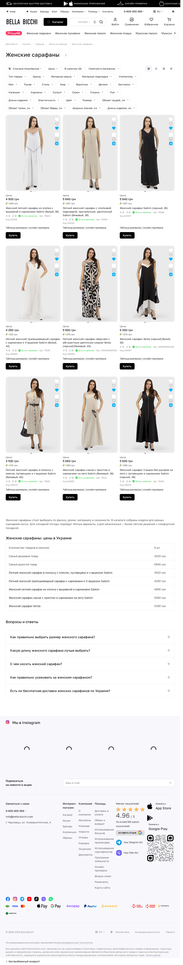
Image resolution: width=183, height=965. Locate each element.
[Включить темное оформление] (173, 11)
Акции (67, 820)
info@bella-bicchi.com (19, 816)
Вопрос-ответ (103, 876)
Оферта (170, 932)
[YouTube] (29, 899)
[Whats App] (51, 899)
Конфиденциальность (147, 932)
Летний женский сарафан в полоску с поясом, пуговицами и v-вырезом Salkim (60, 572)
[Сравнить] (57, 138)
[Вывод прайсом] (171, 68)
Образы (67, 837)
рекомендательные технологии (74, 942)
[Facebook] (8, 899)
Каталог (68, 814)
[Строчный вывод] (163, 68)
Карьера (84, 843)
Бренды (67, 826)
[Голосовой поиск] (95, 22)
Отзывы (83, 837)
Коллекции (69, 832)
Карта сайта (102, 887)
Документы (86, 854)
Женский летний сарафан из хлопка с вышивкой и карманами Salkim (54, 589)
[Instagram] (15, 899)
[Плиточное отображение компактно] (156, 68)
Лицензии (85, 848)
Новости (84, 831)
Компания (85, 803)
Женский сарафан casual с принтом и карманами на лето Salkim (51, 597)
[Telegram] (22, 899)
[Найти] (101, 22)
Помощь (100, 803)
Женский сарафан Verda (24, 606)
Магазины (85, 820)
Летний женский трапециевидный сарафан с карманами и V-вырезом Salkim (59, 581)
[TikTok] (36, 899)
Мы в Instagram (26, 722)
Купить (13, 235)
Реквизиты (101, 881)
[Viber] (43, 899)
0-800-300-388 (133, 11)
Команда (84, 825)
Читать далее (152, 955)
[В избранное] (57, 123)
